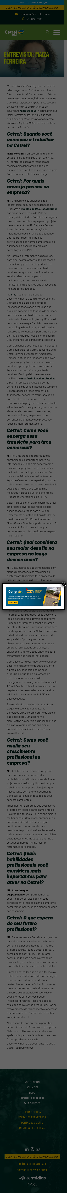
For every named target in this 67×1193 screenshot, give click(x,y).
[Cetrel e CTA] (33, 596)
